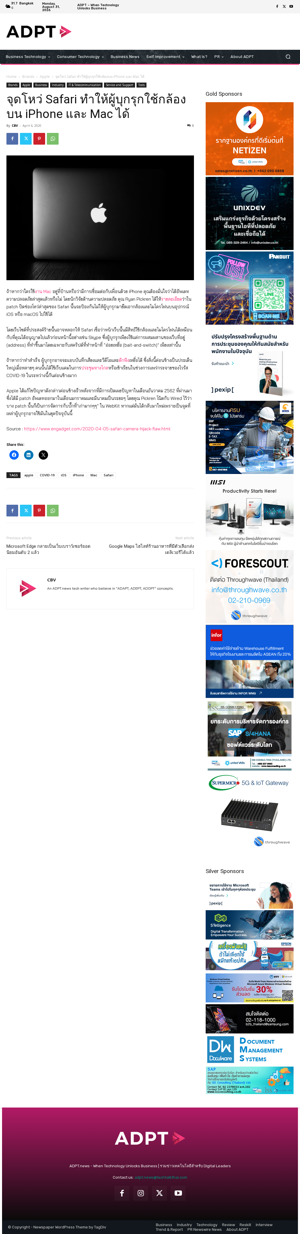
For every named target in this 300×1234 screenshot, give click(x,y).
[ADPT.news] (39, 31)
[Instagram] (140, 1193)
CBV (15, 125)
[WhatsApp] (53, 139)
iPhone (78, 475)
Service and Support (119, 85)
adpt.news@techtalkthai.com (160, 1177)
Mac (94, 475)
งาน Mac (43, 291)
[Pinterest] (39, 139)
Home (11, 76)
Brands (28, 76)
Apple (45, 76)
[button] (288, 57)
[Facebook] (277, 6)
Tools (141, 85)
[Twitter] (284, 6)
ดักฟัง (124, 360)
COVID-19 (47, 475)
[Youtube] (291, 6)
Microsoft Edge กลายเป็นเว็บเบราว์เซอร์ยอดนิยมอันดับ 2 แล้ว (48, 549)
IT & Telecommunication (85, 85)
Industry (58, 85)
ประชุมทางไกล (94, 368)
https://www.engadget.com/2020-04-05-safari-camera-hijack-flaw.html (97, 429)
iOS (64, 475)
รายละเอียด (171, 299)
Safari (108, 475)
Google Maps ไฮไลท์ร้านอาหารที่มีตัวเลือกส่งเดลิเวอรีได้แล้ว (151, 549)
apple (28, 475)
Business (41, 85)
